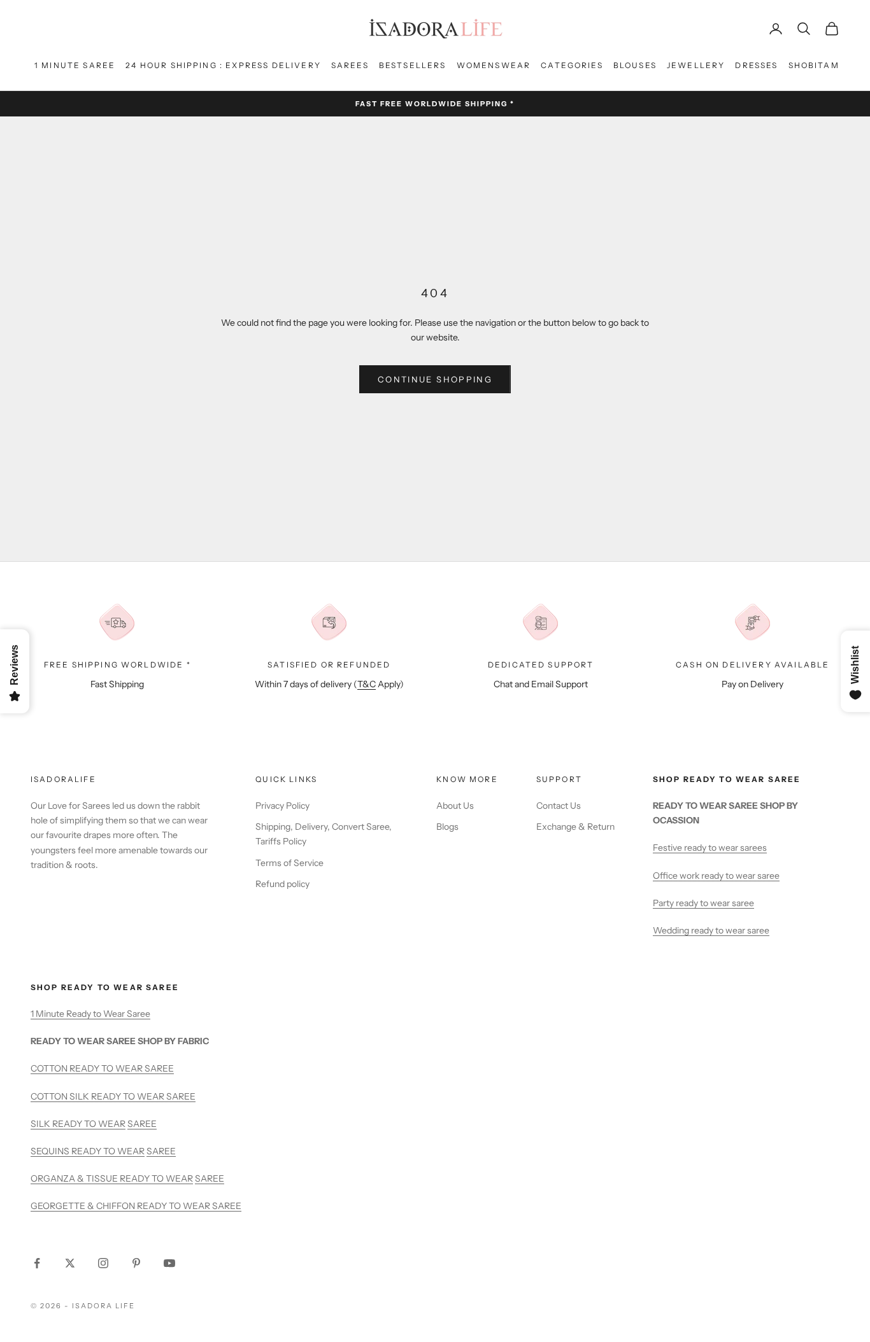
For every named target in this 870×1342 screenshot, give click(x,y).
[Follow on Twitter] (70, 1263)
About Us (455, 805)
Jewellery (696, 65)
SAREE (142, 1123)
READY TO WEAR (88, 1123)
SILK (41, 1123)
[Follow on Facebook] (37, 1263)
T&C (366, 684)
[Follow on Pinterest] (136, 1263)
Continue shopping (435, 379)
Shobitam (813, 65)
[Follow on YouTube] (169, 1263)
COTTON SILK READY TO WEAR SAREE (113, 1096)
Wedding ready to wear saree (711, 930)
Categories (572, 65)
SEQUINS (51, 1151)
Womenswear (494, 65)
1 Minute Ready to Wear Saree (90, 1013)
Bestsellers (412, 65)
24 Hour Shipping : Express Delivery (223, 65)
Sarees (350, 65)
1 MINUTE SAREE (74, 65)
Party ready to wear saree (703, 903)
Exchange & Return (575, 826)
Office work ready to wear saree (716, 875)
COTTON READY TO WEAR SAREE (102, 1068)
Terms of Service (289, 863)
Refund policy (282, 884)
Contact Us (558, 805)
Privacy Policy (282, 805)
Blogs (447, 826)
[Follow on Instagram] (103, 1263)
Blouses (635, 65)
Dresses (756, 65)
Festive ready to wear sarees (710, 847)
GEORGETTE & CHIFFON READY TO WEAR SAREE (136, 1206)
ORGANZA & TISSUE (75, 1178)
